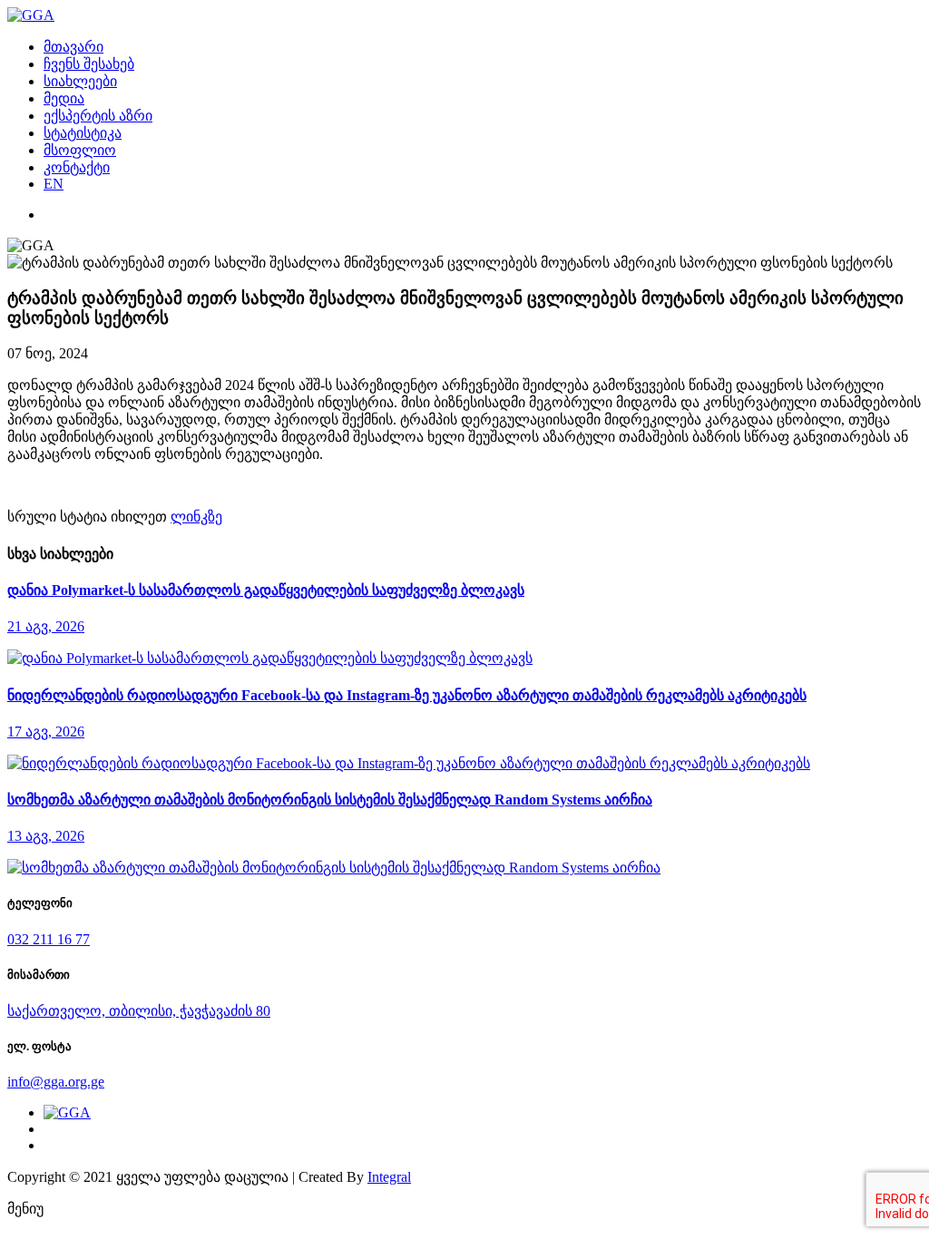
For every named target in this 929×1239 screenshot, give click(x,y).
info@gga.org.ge (55, 1081)
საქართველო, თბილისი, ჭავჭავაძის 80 (138, 1011)
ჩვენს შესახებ (89, 64)
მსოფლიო (80, 150)
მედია (64, 98)
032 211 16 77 (48, 939)
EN (54, 183)
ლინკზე (196, 516)
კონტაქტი (77, 167)
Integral (389, 1177)
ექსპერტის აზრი (98, 115)
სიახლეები (80, 81)
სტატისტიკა (83, 133)
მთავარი (73, 46)
